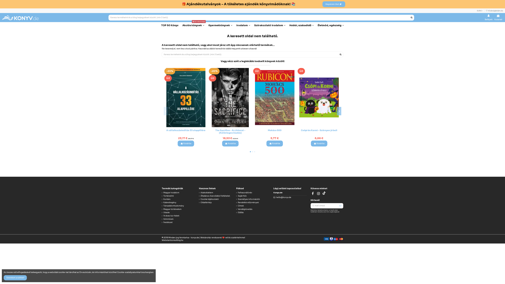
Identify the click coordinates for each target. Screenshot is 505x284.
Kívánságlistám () (495, 11)
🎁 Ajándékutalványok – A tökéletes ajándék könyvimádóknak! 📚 (238, 4)
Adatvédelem (207, 192)
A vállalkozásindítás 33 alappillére (185, 130)
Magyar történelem (172, 209)
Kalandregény (169, 202)
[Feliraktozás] (340, 205)
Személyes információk (249, 199)
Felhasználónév (245, 192)
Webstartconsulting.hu (172, 240)
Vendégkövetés (245, 209)
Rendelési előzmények (248, 202)
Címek (241, 206)
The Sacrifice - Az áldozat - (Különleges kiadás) (230, 131)
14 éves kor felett (171, 216)
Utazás (166, 212)
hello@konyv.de (283, 197)
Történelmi (168, 196)
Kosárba (187, 143)
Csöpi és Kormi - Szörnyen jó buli (319, 130)
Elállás (241, 212)
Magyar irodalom (171, 192)
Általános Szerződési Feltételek (215, 196)
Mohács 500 (274, 130)
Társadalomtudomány (173, 206)
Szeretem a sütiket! (15, 278)
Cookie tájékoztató (210, 199)
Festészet (168, 222)
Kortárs (166, 199)
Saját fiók (242, 196)
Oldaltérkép (206, 202)
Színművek (168, 219)
